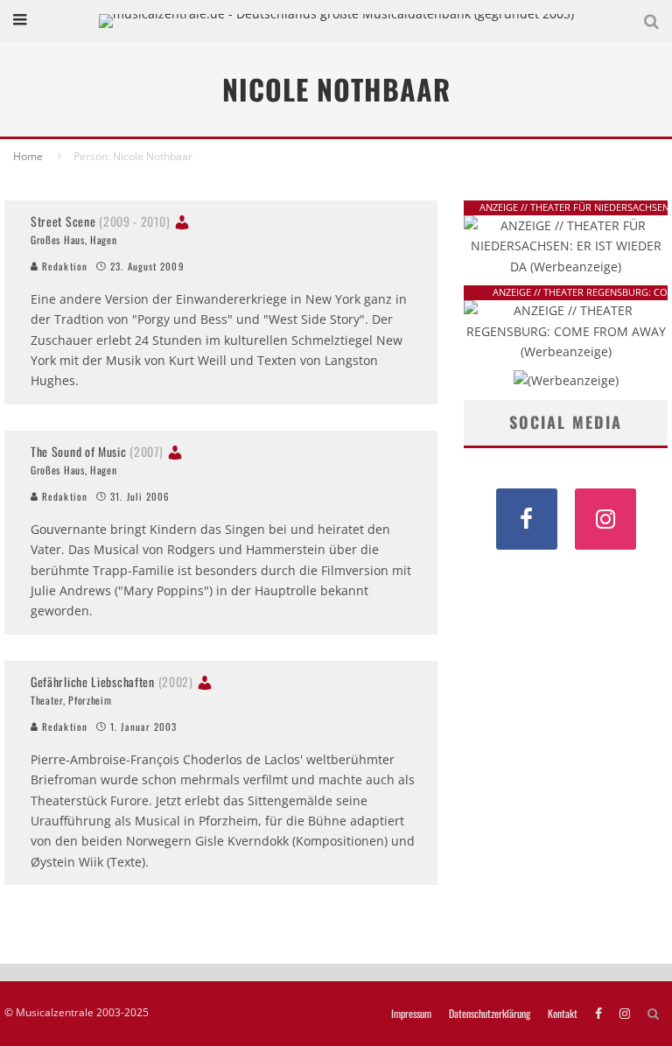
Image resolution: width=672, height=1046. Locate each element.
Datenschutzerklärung (489, 1013)
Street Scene (100, 221)
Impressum (411, 1013)
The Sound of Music (97, 451)
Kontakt (563, 1013)
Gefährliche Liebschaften (112, 681)
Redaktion (63, 266)
